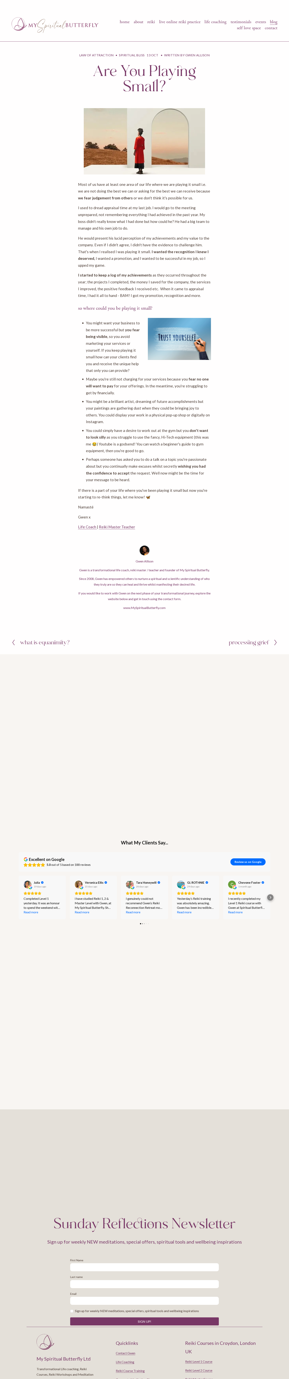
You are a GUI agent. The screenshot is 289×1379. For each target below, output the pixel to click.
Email (73, 1293)
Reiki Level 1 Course (198, 1361)
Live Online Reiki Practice (180, 22)
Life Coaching (215, 22)
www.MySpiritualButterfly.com (144, 608)
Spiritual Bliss (131, 55)
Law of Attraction (96, 55)
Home (125, 22)
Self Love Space (249, 28)
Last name (76, 1277)
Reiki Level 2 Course (198, 1370)
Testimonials (241, 22)
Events (260, 22)
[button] (19, 897)
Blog (273, 22)
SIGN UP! (144, 1321)
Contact (271, 28)
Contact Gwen (125, 1353)
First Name (76, 1260)
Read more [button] (31, 912)
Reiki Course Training (130, 1371)
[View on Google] (27, 884)
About (138, 22)
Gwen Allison (197, 55)
